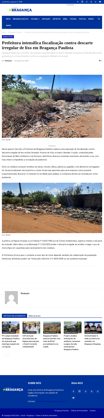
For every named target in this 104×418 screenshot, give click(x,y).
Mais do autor (35, 316)
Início (8, 19)
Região (91, 19)
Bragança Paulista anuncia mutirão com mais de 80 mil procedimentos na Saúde (51, 341)
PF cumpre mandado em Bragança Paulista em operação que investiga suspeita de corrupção (11, 341)
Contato (93, 411)
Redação (8, 61)
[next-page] (8, 355)
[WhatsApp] (96, 2)
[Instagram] (82, 2)
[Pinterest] (23, 67)
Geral (65, 19)
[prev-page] (3, 355)
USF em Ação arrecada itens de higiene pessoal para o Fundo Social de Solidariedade (30, 341)
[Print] (35, 67)
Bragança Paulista (20, 19)
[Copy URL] (4, 67)
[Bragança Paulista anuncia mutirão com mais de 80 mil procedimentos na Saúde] (52, 327)
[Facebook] (78, 2)
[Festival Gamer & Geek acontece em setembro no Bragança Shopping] (93, 327)
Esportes (56, 19)
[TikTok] (87, 2)
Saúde (8, 25)
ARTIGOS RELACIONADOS (14, 316)
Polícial (73, 19)
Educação (46, 19)
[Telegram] (42, 67)
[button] (99, 19)
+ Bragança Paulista (61, 411)
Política (82, 19)
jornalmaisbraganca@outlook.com (51, 401)
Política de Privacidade (79, 411)
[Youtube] (100, 2)
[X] (91, 2)
